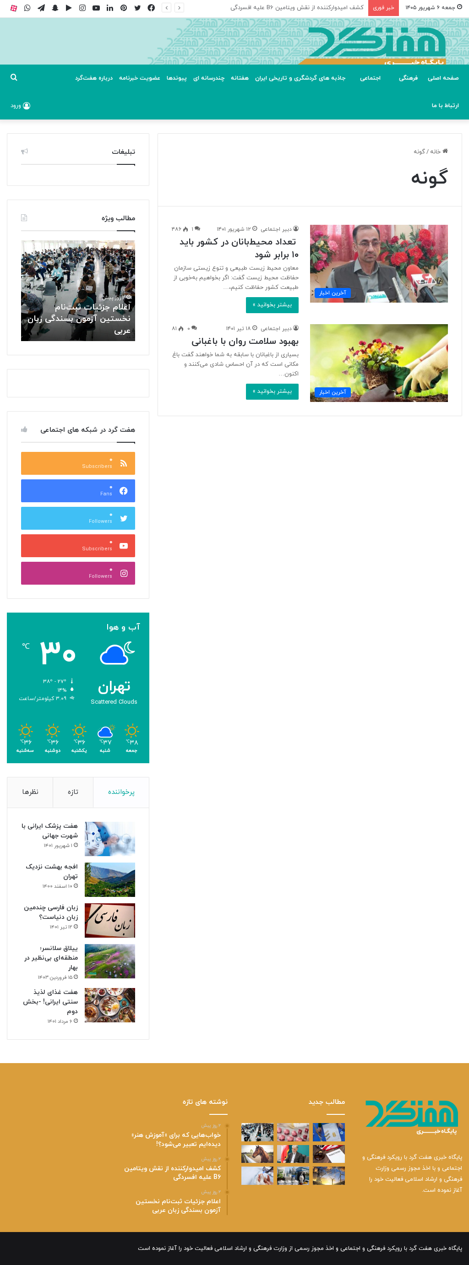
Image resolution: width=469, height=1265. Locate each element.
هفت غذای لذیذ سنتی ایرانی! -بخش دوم (50, 1002)
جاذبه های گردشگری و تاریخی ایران (300, 78)
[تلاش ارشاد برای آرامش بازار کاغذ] (293, 1154)
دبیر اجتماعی (276, 229)
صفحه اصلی (443, 78)
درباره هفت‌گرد (94, 78)
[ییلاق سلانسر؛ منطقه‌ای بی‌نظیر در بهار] (110, 961)
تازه (73, 792)
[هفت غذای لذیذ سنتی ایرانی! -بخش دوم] (110, 1005)
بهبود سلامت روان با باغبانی (245, 341)
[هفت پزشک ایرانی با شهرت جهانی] (110, 839)
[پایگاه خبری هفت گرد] (234, 51)
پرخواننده (121, 792)
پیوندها (177, 78)
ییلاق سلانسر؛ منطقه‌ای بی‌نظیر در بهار (51, 958)
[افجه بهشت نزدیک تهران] (110, 880)
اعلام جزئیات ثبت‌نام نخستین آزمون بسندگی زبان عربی (294, 8)
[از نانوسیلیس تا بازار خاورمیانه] (293, 1175)
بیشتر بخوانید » (272, 305)
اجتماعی (370, 78)
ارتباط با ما (445, 106)
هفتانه (240, 78)
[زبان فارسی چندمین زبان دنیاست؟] (110, 920)
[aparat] (14, 8)
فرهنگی (408, 78)
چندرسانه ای (208, 78)
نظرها (30, 792)
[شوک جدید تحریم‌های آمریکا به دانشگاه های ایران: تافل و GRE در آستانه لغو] (329, 1154)
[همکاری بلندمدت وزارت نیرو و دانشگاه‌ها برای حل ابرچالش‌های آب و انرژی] (329, 1175)
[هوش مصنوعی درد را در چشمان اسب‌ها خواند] (257, 1154)
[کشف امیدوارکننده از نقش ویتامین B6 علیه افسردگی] (293, 1132)
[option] (78, 290)
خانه (436, 152)
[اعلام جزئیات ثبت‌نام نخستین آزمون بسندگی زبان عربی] (257, 1132)
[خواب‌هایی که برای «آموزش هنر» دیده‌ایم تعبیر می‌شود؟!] (329, 1132)
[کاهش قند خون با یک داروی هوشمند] (257, 1175)
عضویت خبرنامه (139, 78)
